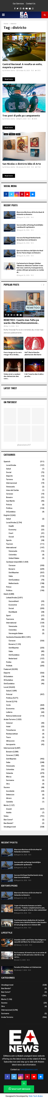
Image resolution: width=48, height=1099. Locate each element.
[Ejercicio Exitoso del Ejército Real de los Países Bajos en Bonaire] (9, 253)
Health (11, 526)
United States (14, 558)
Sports (9, 540)
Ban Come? (8, 820)
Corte (8, 705)
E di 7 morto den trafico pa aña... (34, 375)
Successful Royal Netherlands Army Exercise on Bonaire (29, 238)
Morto (6, 805)
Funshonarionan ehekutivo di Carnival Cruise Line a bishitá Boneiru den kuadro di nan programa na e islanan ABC (30, 922)
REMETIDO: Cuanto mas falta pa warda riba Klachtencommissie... (21, 321)
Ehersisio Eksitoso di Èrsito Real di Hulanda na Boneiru (30, 213)
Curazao (9, 494)
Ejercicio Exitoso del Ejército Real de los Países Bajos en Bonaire (30, 251)
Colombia (12, 555)
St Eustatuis (8, 676)
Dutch (6, 594)
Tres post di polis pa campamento (21, 116)
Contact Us (30, 3)
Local (13, 34)
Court (11, 533)
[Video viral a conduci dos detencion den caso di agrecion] (13, 365)
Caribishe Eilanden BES (15, 637)
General (9, 723)
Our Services (18, 3)
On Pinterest (10, 402)
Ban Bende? (8, 823)
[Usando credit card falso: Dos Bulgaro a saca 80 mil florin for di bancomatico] (7, 942)
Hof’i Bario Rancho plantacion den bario (33, 353)
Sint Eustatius (14, 580)
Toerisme (10, 619)
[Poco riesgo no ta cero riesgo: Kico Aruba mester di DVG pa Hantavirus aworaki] (13, 343)
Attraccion (10, 741)
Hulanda (9, 773)
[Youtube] (34, 1076)
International (11, 548)
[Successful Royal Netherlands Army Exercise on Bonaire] (9, 240)
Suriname (10, 780)
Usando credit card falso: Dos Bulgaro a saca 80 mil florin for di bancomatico (30, 940)
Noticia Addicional (13, 716)
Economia (10, 709)
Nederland (13, 659)
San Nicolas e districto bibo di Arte (21, 164)
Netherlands (14, 583)
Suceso (7, 787)
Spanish (7, 462)
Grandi (9, 809)
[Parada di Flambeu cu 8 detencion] (7, 970)
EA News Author (9, 70)
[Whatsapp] (24, 1083)
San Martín (10, 501)
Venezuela (10, 487)
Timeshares (11, 730)
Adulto (8, 813)
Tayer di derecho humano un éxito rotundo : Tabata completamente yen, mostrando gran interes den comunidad (30, 907)
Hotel (8, 727)
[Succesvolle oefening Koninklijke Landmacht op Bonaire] (9, 228)
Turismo (9, 479)
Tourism (9, 544)
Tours (8, 737)
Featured (7, 34)
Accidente (10, 791)
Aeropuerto (10, 744)
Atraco (9, 798)
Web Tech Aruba (36, 1096)
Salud (8, 469)
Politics (9, 590)
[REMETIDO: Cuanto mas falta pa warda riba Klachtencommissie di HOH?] (24, 303)
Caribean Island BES (14, 562)
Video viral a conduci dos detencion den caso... (12, 376)
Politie (8, 662)
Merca (8, 777)
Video (18, 134)
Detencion (10, 795)
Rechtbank (13, 612)
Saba (11, 576)
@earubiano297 (24, 445)
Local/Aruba (11, 465)
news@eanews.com (29, 1069)
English (7, 515)
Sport (8, 615)
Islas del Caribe (12, 490)
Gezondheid (14, 601)
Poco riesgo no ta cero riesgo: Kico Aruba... (13, 353)
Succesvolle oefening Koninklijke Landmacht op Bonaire (30, 226)
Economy (12, 530)
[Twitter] (14, 1076)
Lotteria (9, 712)
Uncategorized (10, 827)
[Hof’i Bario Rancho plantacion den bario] (34, 343)
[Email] (40, 1076)
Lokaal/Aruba (11, 598)
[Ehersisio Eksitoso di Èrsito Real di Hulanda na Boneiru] (9, 215)
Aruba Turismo (10, 719)
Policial (9, 694)
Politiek (9, 666)
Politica (9, 698)
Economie (13, 605)
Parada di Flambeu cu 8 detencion (27, 967)
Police (8, 587)
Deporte (9, 476)
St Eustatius (11, 512)
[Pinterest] (27, 1076)
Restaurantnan (12, 734)
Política (9, 508)
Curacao (12, 565)
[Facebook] (7, 1076)
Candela (9, 802)
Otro (8, 784)
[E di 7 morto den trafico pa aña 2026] (34, 365)
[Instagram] (20, 1076)
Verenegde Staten (16, 633)
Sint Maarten (14, 573)
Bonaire (9, 497)
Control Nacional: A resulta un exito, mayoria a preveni (22, 65)
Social (8, 472)
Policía (9, 505)
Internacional (11, 483)
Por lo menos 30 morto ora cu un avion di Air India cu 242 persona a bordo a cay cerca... (30, 954)
